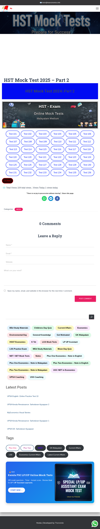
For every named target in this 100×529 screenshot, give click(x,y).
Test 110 (57, 142)
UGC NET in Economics (64, 370)
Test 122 (57, 157)
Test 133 (42, 172)
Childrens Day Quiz (43, 328)
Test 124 (87, 157)
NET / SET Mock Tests (20, 356)
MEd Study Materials (42, 349)
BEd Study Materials (19, 328)
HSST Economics (17, 342)
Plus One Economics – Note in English (64, 356)
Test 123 (72, 157)
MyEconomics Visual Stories (18, 412)
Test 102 (28, 134)
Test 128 (57, 165)
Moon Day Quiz (65, 349)
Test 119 (13, 157)
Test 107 (13, 142)
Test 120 (28, 157)
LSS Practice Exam (18, 349)
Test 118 (87, 149)
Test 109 (43, 142)
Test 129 (72, 165)
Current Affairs (64, 328)
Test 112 (87, 142)
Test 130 (87, 165)
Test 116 (57, 149)
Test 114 (28, 149)
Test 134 (57, 172)
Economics (82, 328)
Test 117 (72, 149)
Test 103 (42, 134)
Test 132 (28, 172)
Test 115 (42, 149)
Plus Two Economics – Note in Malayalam (28, 370)
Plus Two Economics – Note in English (70, 363)
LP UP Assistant (70, 342)
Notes (18, 209)
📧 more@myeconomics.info (50, 3)
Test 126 (28, 165)
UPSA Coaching (17, 377)
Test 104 (57, 134)
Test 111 (72, 142)
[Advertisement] (50, 57)
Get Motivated (63, 335)
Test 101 (13, 134)
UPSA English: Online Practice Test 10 (22, 396)
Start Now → (16, 490)
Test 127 (42, 165)
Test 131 (13, 172)
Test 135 (72, 172)
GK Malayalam (82, 335)
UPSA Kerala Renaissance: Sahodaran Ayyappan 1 (28, 421)
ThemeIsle (59, 523)
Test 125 (13, 165)
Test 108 (28, 142)
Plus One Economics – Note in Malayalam (28, 363)
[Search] (91, 317)
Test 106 (87, 134)
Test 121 (42, 157)
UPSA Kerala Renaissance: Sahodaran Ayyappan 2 (28, 404)
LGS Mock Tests (49, 342)
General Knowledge (42, 335)
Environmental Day (18, 335)
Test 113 (13, 149)
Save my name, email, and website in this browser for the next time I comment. (39, 291)
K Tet (33, 342)
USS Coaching (36, 377)
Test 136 (87, 172)
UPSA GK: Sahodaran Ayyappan (20, 429)
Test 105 (72, 134)
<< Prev (7, 181)
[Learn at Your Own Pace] (11, 8)
